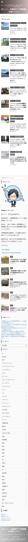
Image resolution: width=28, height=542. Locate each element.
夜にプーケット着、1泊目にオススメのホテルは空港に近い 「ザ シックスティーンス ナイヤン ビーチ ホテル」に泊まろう (18, 76)
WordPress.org (5, 520)
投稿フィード (5, 516)
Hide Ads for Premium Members (11, 252)
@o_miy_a (4, 245)
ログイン (3, 514)
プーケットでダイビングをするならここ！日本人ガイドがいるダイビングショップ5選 (18, 46)
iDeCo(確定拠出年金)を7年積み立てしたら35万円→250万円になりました (18, 284)
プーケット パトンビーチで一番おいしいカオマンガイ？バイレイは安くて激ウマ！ (18, 92)
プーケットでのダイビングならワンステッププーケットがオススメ (18, 30)
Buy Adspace (6, 249)
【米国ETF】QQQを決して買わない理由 (12, 331)
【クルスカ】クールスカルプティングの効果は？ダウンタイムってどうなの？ (18, 297)
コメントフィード (6, 518)
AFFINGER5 (22, 539)
